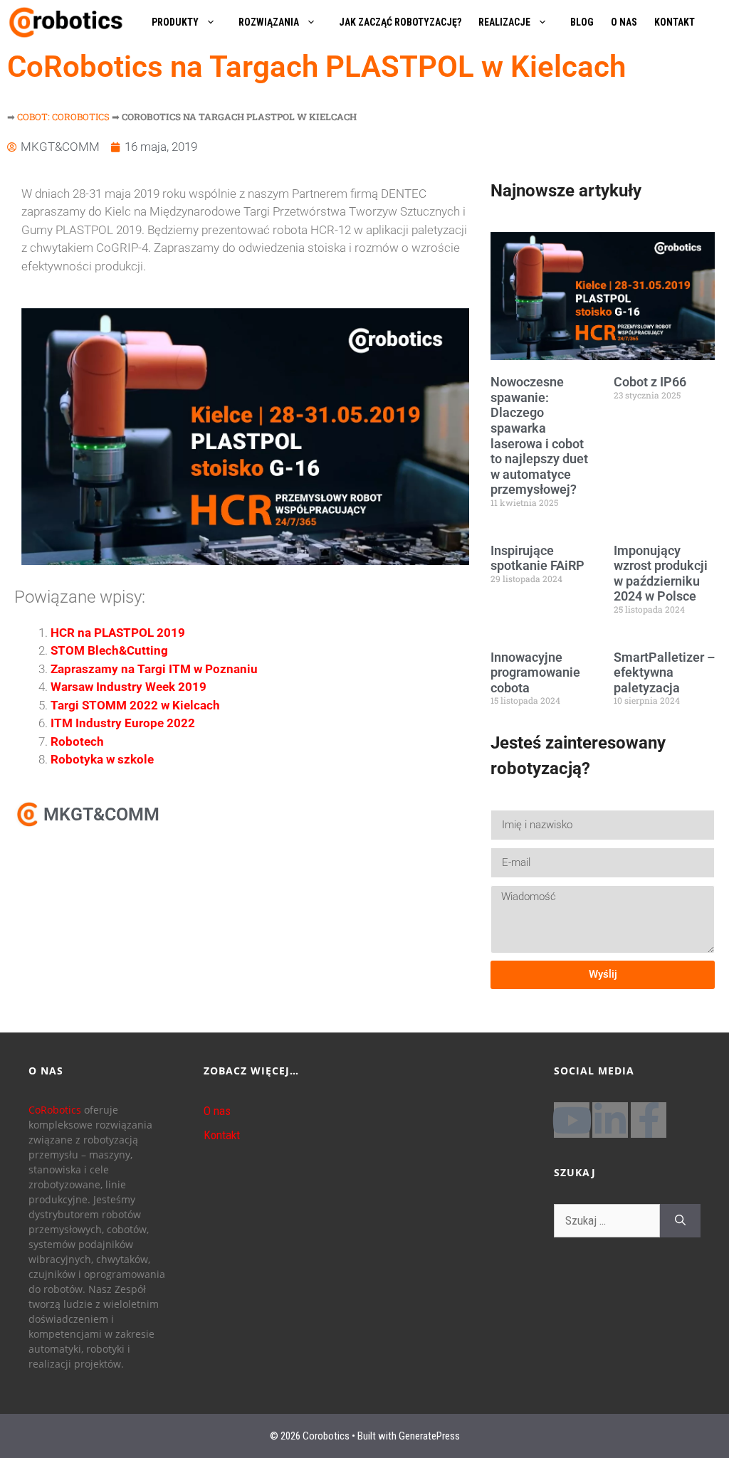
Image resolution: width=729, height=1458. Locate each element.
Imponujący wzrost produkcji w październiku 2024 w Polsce (661, 573)
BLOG (582, 22)
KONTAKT (674, 22)
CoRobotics (54, 1109)
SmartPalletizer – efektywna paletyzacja (664, 672)
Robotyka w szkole (102, 759)
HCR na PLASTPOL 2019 (118, 632)
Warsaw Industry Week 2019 (128, 687)
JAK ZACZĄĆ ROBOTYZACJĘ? (400, 22)
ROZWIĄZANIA (268, 22)
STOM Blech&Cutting (109, 650)
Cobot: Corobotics (63, 116)
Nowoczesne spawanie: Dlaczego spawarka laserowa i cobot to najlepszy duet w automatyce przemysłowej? (539, 435)
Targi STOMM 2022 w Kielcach (135, 705)
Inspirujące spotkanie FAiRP (537, 558)
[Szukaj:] (607, 1221)
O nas (217, 1111)
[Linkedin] (610, 1120)
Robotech (77, 741)
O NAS (624, 22)
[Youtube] (571, 1120)
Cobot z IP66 (650, 381)
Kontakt (222, 1135)
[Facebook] (648, 1120)
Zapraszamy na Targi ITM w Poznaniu (154, 669)
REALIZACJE (504, 22)
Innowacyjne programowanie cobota (535, 672)
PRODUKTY (175, 22)
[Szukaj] (680, 1221)
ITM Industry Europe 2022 (123, 723)
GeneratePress (429, 1436)
